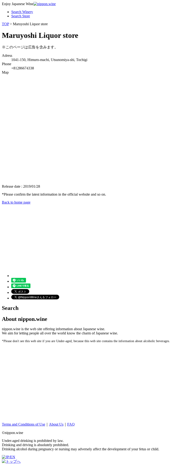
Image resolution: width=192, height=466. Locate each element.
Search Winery (22, 12)
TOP (5, 24)
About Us (56, 424)
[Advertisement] (96, 237)
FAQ (71, 424)
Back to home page (16, 202)
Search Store (20, 16)
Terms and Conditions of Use (23, 424)
